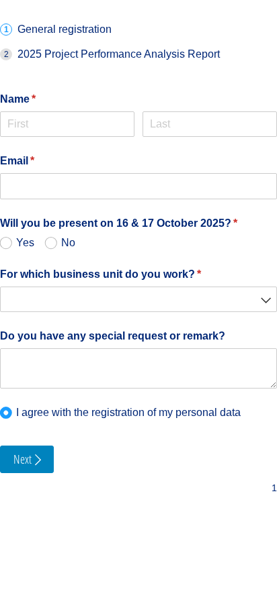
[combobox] (138, 300)
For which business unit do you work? (122, 274)
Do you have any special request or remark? (112, 336)
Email (39, 160)
